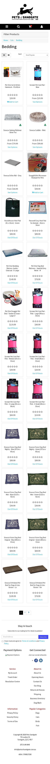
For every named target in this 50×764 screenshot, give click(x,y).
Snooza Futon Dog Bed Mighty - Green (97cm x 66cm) (37, 449)
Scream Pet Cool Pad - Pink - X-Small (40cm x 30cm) (37, 404)
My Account (12, 673)
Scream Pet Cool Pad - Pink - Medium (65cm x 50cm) (13, 359)
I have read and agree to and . (24, 642)
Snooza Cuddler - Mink (37, 130)
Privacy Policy (12, 713)
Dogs (37, 713)
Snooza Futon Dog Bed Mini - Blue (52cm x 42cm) (12, 494)
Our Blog (37, 686)
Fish (37, 726)
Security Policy (12, 717)
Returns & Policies (37, 690)
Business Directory (37, 698)
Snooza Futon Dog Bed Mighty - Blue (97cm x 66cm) (12, 449)
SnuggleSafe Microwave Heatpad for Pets (37, 177)
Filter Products (11, 34)
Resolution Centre (12, 681)
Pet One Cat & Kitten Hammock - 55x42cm (12, 86)
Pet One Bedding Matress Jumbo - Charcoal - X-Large (12, 268)
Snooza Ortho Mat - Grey (12, 176)
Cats (37, 717)
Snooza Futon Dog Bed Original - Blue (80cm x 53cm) (12, 540)
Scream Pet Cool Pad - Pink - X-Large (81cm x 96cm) (13, 404)
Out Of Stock (12, 237)
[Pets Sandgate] (25, 12)
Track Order (12, 677)
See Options (37, 102)
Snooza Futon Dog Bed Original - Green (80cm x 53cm (37, 540)
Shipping (37, 694)
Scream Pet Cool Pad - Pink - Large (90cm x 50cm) (37, 313)
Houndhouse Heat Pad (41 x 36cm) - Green (12, 222)
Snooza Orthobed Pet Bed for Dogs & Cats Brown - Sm (37, 585)
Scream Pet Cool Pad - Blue (37, 86)
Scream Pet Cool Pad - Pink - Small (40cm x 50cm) (37, 359)
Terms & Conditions (29, 641)
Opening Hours (37, 677)
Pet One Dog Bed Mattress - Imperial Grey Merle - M (37, 268)
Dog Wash (37, 703)
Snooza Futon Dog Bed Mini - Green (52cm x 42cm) (37, 494)
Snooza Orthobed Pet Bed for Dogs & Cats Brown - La (12, 585)
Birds (37, 721)
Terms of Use (12, 721)
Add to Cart (13, 102)
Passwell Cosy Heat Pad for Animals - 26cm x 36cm (37, 223)
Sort (20, 54)
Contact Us (37, 681)
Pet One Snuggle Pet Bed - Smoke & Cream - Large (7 (12, 313)
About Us (37, 673)
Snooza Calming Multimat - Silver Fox (12, 131)
